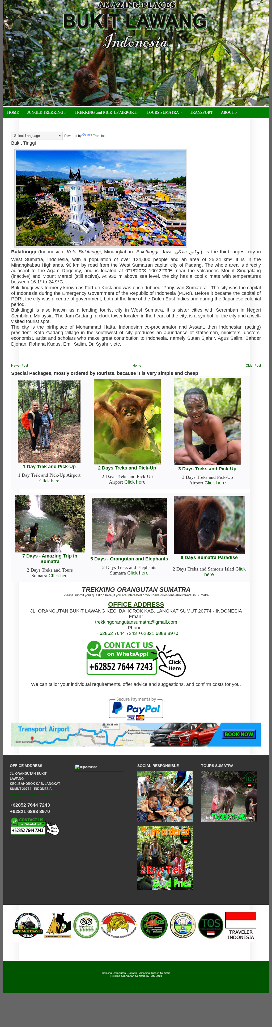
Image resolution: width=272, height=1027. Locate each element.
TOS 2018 (155, 975)
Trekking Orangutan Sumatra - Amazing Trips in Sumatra (136, 972)
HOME (13, 113)
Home (137, 365)
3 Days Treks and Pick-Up (207, 468)
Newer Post (19, 365)
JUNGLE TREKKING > (46, 113)
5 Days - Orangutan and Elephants (129, 558)
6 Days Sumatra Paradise (209, 557)
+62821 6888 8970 (158, 633)
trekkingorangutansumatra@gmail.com (136, 622)
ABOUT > (229, 113)
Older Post (253, 365)
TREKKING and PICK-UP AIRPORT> (106, 113)
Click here (49, 480)
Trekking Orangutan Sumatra (128, 975)
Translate (100, 136)
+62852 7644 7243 (117, 633)
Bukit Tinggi (23, 143)
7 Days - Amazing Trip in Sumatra (49, 558)
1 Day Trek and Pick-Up (49, 466)
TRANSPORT (201, 113)
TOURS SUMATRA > (164, 113)
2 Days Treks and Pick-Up (127, 468)
